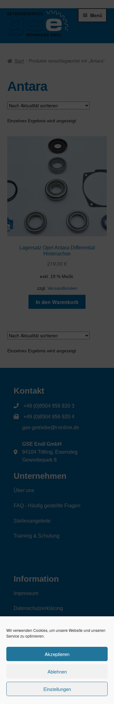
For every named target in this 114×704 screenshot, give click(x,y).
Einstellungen (57, 689)
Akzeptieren (57, 654)
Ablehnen (57, 671)
